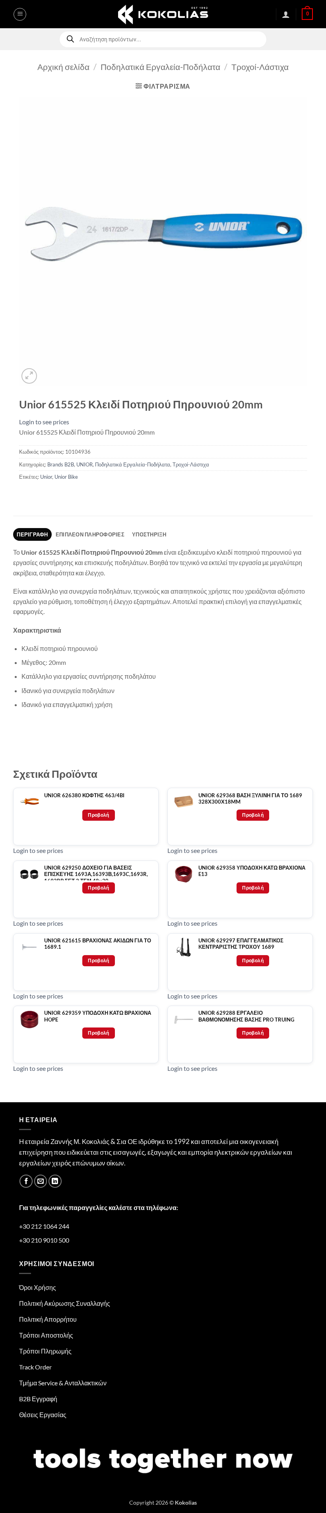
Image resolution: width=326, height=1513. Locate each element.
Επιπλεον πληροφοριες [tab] (90, 534)
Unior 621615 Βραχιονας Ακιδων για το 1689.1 (97, 944)
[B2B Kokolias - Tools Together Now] (163, 14)
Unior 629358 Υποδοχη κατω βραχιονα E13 (251, 871)
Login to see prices (44, 421)
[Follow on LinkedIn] (55, 1181)
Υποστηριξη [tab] (149, 534)
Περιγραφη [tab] (32, 534)
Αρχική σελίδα (63, 67)
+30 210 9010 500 (44, 1240)
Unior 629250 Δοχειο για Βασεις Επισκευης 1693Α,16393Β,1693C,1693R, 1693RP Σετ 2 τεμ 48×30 (96, 874)
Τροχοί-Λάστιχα (260, 67)
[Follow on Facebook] (26, 1181)
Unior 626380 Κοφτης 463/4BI (84, 795)
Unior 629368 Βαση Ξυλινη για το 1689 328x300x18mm (250, 798)
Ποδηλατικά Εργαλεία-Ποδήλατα (160, 67)
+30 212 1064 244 (44, 1226)
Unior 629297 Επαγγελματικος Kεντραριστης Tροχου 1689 (240, 944)
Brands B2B (60, 464)
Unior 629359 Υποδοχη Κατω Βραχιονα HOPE (97, 1016)
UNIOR (84, 464)
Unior (46, 477)
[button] (20, 14)
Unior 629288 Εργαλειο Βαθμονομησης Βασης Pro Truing (246, 1016)
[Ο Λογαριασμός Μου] (286, 14)
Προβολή (98, 815)
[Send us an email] (40, 1181)
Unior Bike (66, 477)
